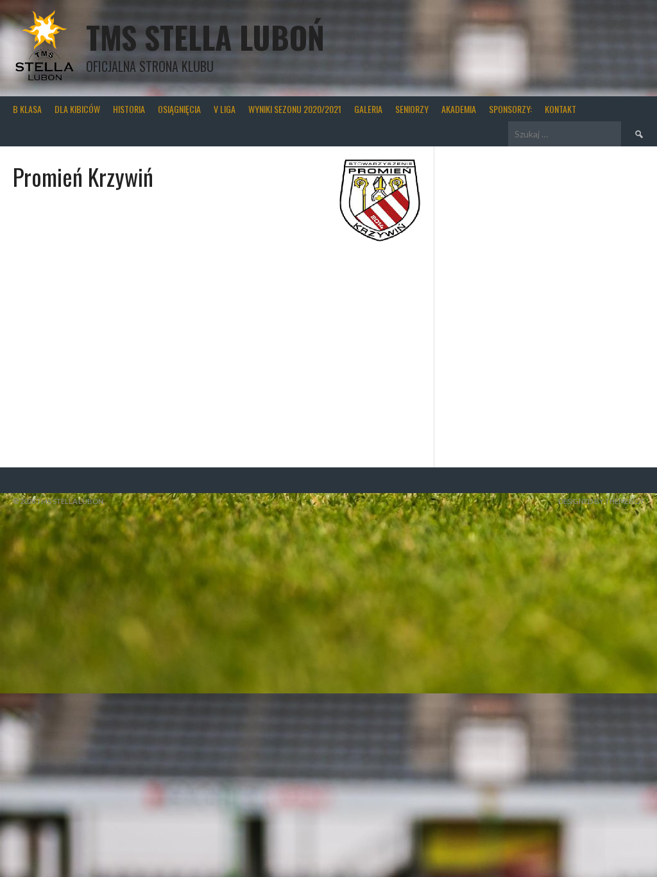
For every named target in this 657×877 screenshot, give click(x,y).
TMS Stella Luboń (205, 37)
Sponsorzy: (510, 109)
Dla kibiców (77, 109)
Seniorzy (412, 109)
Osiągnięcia (179, 109)
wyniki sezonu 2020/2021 (294, 109)
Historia (129, 109)
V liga (224, 109)
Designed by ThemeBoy (601, 501)
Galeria (368, 109)
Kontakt (560, 109)
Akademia (458, 109)
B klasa (27, 109)
